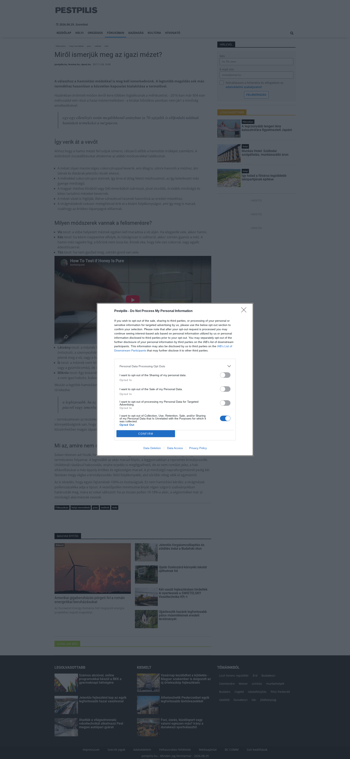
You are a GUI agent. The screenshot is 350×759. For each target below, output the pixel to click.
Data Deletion (152, 448)
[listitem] (175, 366)
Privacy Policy (198, 448)
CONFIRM (145, 433)
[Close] (245, 311)
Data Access (175, 448)
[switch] (225, 375)
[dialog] (175, 379)
